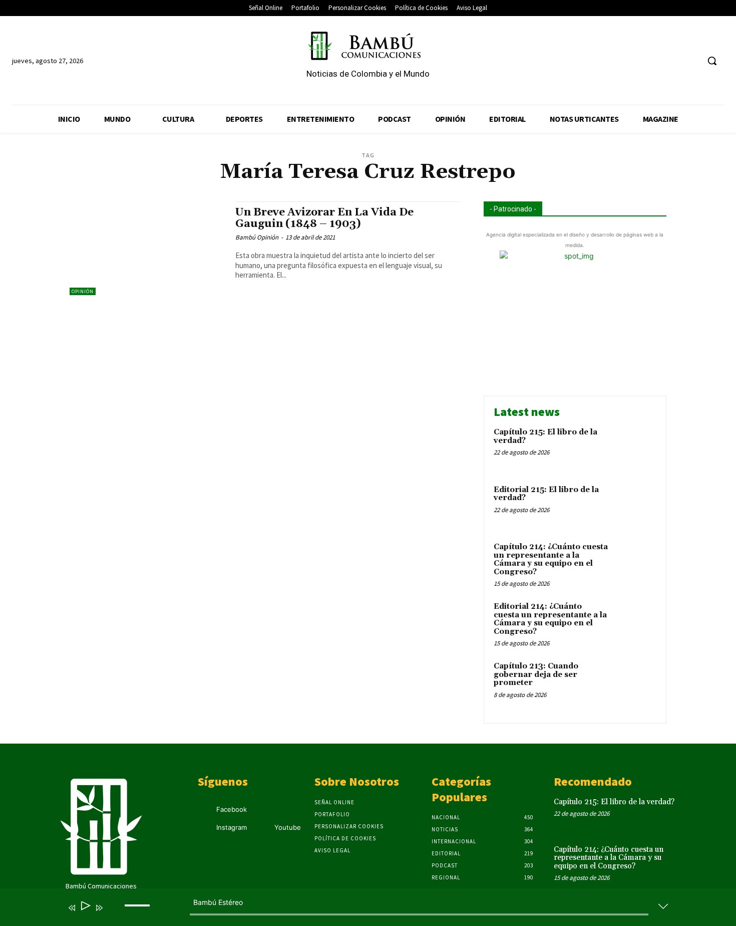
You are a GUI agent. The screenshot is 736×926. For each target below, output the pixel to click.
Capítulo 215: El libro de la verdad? (545, 436)
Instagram (231, 827)
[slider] (139, 913)
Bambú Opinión (256, 237)
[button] (712, 61)
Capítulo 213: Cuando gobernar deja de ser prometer (536, 674)
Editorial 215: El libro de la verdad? (546, 494)
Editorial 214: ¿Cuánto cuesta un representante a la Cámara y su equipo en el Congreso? (550, 619)
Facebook (231, 809)
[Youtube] (690, 61)
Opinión (83, 291)
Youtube (287, 827)
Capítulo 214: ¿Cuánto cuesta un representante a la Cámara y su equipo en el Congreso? (551, 559)
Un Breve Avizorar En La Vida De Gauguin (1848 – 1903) (324, 218)
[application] (360, 909)
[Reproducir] (85, 907)
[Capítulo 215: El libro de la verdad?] (635, 447)
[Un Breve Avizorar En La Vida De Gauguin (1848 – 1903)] (147, 248)
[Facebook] (653, 61)
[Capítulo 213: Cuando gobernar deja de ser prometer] (635, 681)
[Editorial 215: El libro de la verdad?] (635, 505)
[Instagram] (672, 61)
